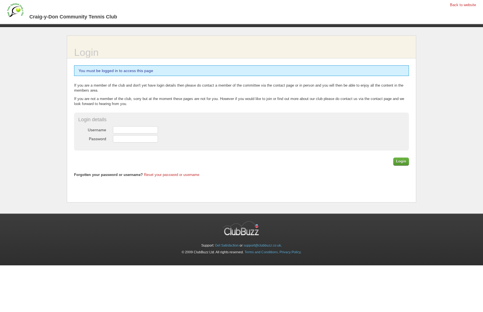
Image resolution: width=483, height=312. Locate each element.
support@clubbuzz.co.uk (262, 245)
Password (97, 139)
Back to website (463, 5)
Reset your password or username (171, 175)
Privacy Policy (290, 252)
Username (97, 130)
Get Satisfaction (227, 245)
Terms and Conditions (261, 252)
